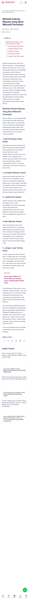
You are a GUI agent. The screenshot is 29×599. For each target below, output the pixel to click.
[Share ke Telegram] (20, 340)
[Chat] (25, 590)
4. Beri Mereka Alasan (13, 53)
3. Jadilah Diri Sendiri (13, 51)
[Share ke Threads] (16, 340)
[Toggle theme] (21, 2)
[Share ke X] (12, 340)
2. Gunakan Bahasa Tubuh (15, 48)
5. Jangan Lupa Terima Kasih (15, 56)
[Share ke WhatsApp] (4, 340)
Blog (7, 10)
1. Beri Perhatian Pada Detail (15, 46)
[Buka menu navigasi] (25, 2)
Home (3, 10)
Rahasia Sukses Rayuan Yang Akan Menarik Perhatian (14, 43)
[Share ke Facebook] (8, 340)
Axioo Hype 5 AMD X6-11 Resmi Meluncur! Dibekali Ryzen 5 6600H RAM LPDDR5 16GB (14, 280)
